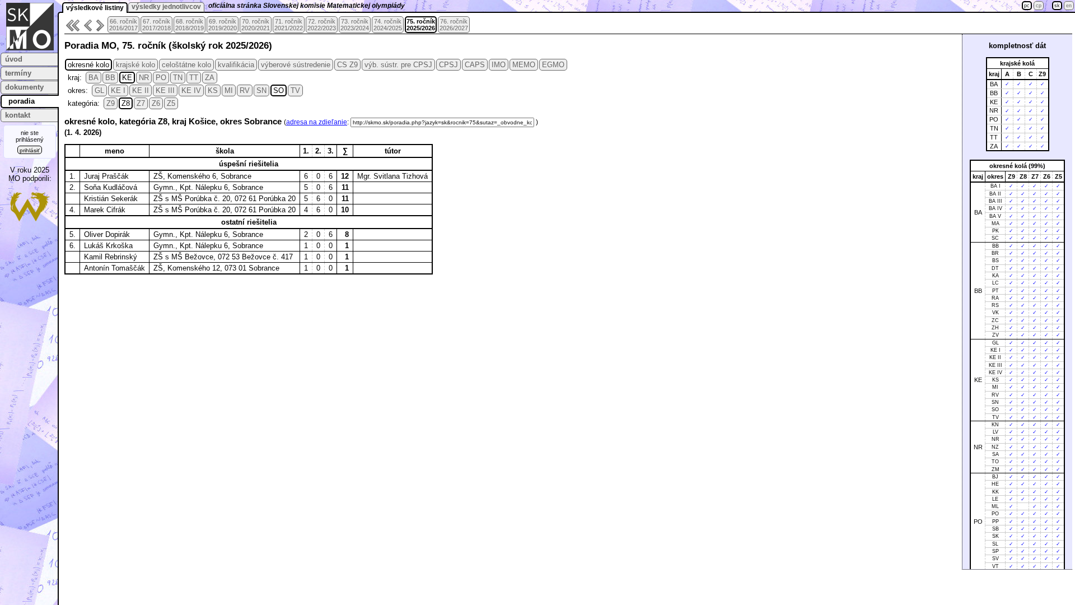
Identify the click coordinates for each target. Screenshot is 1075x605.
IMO (499, 65)
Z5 (171, 103)
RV (245, 90)
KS (213, 90)
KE (127, 77)
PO (161, 77)
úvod (13, 59)
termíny (18, 73)
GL (99, 90)
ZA (209, 77)
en (1069, 5)
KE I (118, 90)
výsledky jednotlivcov (166, 7)
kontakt (17, 115)
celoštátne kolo (186, 65)
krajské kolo (135, 65)
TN (178, 77)
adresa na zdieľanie (316, 122)
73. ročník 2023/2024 (354, 24)
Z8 (125, 103)
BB (110, 77)
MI (229, 90)
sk (1057, 5)
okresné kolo (88, 65)
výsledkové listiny (95, 8)
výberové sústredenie (295, 65)
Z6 (156, 103)
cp (1038, 5)
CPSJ (448, 65)
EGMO (553, 65)
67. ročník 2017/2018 (156, 24)
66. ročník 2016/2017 (123, 24)
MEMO (523, 65)
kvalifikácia (236, 65)
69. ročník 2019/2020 (222, 24)
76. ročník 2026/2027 (454, 24)
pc (1027, 5)
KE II (140, 90)
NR (144, 77)
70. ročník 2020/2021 (255, 24)
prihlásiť (30, 150)
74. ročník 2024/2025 (387, 24)
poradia (21, 101)
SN (261, 90)
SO (278, 90)
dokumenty (24, 87)
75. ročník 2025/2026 (420, 24)
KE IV (191, 90)
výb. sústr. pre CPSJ (398, 65)
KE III (165, 90)
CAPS (475, 65)
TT (193, 77)
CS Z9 (347, 65)
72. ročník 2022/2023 (321, 24)
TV (295, 90)
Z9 (110, 103)
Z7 (141, 103)
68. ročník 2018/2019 (189, 24)
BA (93, 77)
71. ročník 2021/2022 (288, 24)
